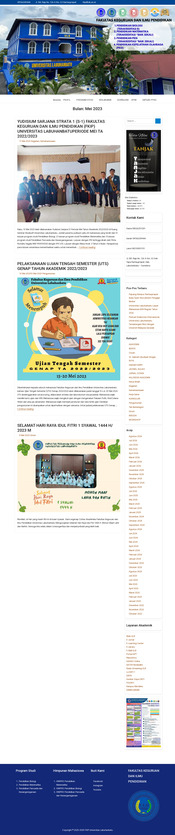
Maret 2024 (134, 550)
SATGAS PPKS (149, 100)
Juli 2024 (133, 533)
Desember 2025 (136, 470)
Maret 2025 (134, 504)
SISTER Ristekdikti (134, 665)
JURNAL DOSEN (136, 373)
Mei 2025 (133, 499)
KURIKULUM (134, 398)
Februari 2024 (135, 554)
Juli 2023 (133, 576)
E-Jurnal (130, 640)
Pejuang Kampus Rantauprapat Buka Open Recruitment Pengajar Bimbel (144, 298)
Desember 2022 (136, 605)
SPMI (134, 100)
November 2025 (136, 474)
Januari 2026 (135, 466)
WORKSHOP (135, 420)
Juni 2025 (133, 495)
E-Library (130, 647)
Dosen (132, 353)
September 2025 (137, 483)
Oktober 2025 (135, 478)
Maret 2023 (134, 592)
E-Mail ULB (131, 650)
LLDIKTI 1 (130, 672)
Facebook (98, 781)
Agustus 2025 (135, 487)
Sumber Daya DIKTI (135, 679)
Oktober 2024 (135, 521)
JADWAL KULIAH (137, 369)
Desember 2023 (136, 563)
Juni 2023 (133, 580)
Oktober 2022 (135, 614)
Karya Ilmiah (134, 382)
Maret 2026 (134, 457)
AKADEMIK (134, 344)
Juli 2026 (133, 440)
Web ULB (130, 636)
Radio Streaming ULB (136, 668)
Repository (131, 658)
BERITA (132, 348)
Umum (33, 435)
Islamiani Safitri (136, 365)
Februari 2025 (135, 508)
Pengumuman (48, 273)
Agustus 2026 (135, 436)
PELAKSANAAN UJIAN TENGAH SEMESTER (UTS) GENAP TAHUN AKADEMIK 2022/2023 (63, 266)
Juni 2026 (133, 445)
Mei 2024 (133, 542)
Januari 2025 (135, 512)
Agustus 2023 (135, 571)
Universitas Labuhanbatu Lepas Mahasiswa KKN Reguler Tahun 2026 (143, 309)
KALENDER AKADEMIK (139, 377)
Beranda (57, 100)
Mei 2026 (133, 449)
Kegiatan (35, 141)
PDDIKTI (130, 683)
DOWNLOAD (123, 100)
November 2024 (136, 516)
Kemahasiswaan (47, 141)
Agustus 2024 (135, 529)
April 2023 (133, 588)
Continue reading (87, 247)
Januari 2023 (135, 601)
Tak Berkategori (136, 407)
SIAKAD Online (133, 661)
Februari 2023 (135, 597)
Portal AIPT (131, 654)
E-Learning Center (135, 643)
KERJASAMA (105, 100)
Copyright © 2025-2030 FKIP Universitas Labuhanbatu (87, 830)
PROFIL (67, 100)
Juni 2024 (133, 538)
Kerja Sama (134, 394)
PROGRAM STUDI (84, 100)
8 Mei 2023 (24, 435)
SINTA (129, 675)
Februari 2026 (135, 461)
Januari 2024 (135, 559)
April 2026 (133, 453)
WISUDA (133, 415)
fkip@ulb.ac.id (89, 2)
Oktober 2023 (135, 567)
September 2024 (137, 525)
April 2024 (133, 546)
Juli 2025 (133, 491)
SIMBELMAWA (133, 690)
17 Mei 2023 (24, 141)
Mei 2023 (133, 584)
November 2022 (136, 609)
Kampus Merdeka (134, 686)
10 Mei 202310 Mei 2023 (30, 273)
